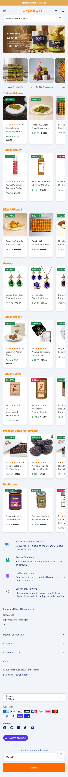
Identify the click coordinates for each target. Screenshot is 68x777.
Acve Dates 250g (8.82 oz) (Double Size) (40, 467)
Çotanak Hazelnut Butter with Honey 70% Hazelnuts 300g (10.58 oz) (40, 518)
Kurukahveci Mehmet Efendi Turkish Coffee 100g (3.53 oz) (13, 414)
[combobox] (34, 18)
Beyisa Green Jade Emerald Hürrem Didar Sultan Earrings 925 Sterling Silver (14, 296)
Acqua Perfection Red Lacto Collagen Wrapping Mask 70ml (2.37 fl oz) (15, 186)
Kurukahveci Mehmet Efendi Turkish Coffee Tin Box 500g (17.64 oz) (41, 410)
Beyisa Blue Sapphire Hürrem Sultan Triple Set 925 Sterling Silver (40, 296)
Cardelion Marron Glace (14, 353)
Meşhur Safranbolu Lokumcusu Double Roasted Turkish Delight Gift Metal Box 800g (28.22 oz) (41, 353)
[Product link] (15, 120)
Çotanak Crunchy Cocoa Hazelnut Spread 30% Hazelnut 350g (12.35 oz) (14, 518)
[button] (4, 10)
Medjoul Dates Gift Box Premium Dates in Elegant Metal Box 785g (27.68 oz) (14, 467)
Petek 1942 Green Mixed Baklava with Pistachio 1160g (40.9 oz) (41, 126)
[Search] (61, 18)
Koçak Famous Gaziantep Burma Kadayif (14, 130)
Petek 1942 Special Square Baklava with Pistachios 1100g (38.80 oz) (14, 243)
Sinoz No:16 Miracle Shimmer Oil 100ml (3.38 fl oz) (41, 183)
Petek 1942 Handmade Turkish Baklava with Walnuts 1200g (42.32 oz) (41, 243)
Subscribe (34, 767)
